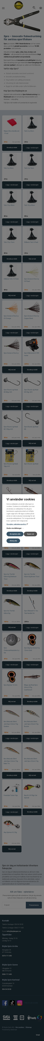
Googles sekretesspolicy (16, 524)
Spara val (30, 534)
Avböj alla (13, 541)
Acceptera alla (15, 534)
